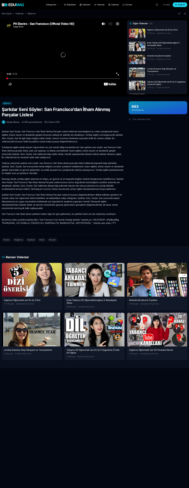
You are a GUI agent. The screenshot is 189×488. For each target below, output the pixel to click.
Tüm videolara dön (141, 119)
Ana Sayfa (7, 13)
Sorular (129, 4)
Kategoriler (51, 4)
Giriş (168, 4)
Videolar (101, 4)
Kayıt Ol (181, 4)
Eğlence (32, 13)
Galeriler (115, 4)
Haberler (87, 4)
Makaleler (71, 4)
